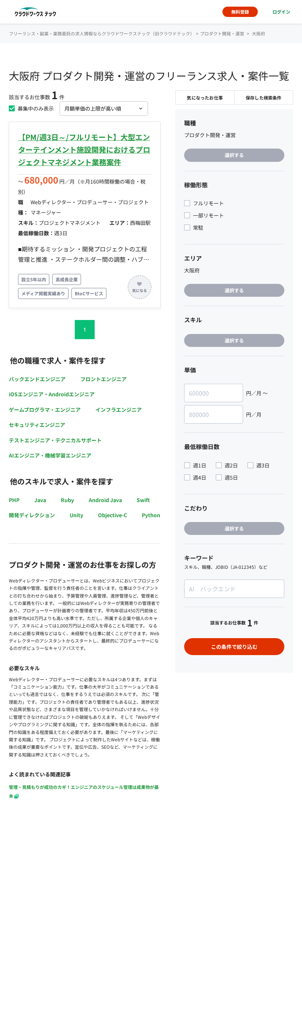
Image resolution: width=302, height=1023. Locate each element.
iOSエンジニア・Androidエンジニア (52, 394)
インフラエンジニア (118, 409)
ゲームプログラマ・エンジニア (45, 409)
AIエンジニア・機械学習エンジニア (50, 455)
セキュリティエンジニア (37, 424)
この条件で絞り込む (234, 646)
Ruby (67, 500)
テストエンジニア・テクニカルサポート (55, 440)
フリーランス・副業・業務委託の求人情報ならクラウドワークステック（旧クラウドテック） (101, 33)
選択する (234, 155)
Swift (143, 500)
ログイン (281, 11)
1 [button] (84, 329)
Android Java (105, 500)
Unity (76, 515)
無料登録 (240, 11)
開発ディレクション (32, 515)
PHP (14, 500)
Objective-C (112, 515)
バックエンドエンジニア (37, 379)
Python (151, 515)
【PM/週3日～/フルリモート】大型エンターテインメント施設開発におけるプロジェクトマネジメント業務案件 (84, 149)
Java (40, 500)
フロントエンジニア (103, 379)
